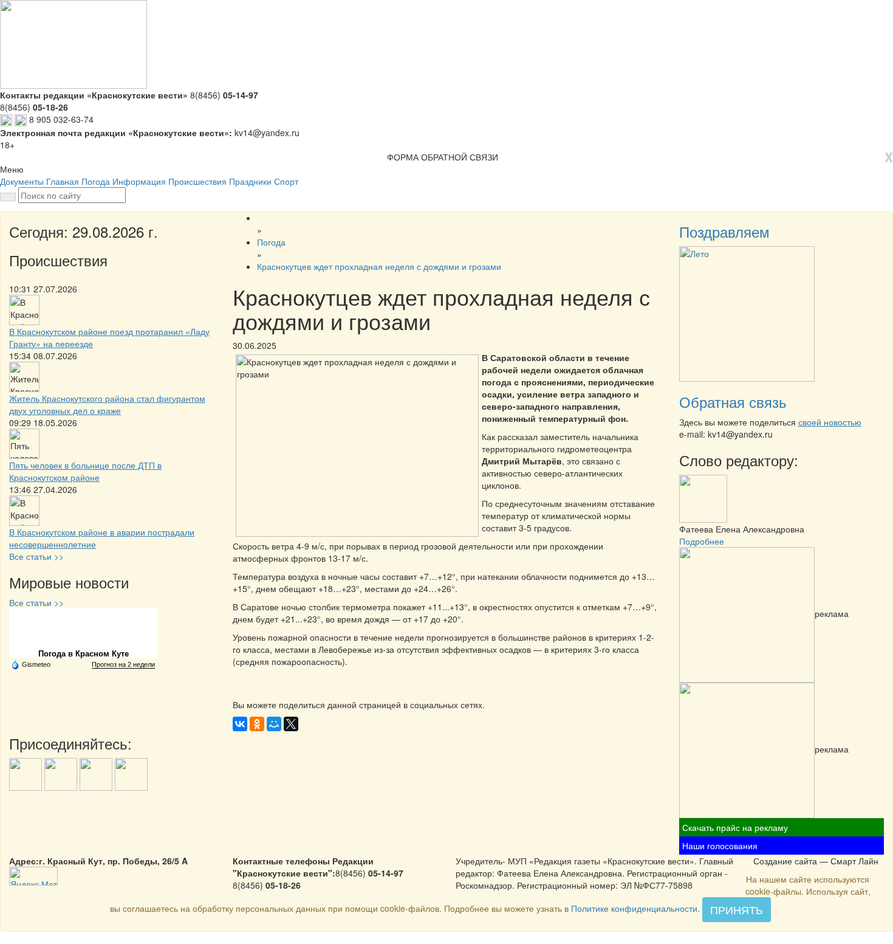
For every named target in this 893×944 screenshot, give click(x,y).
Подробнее (701, 541)
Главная (62, 181)
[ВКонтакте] (240, 724)
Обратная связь (733, 401)
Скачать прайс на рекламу (735, 827)
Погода (95, 181)
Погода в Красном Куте (83, 653)
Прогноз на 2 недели (123, 664)
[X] (291, 724)
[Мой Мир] (274, 724)
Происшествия (197, 181)
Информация (139, 181)
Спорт (286, 181)
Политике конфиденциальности (634, 908)
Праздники (250, 181)
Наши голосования (720, 845)
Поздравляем (724, 231)
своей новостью (829, 422)
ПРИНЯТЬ (736, 909)
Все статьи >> (36, 556)
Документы (22, 181)
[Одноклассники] (257, 724)
